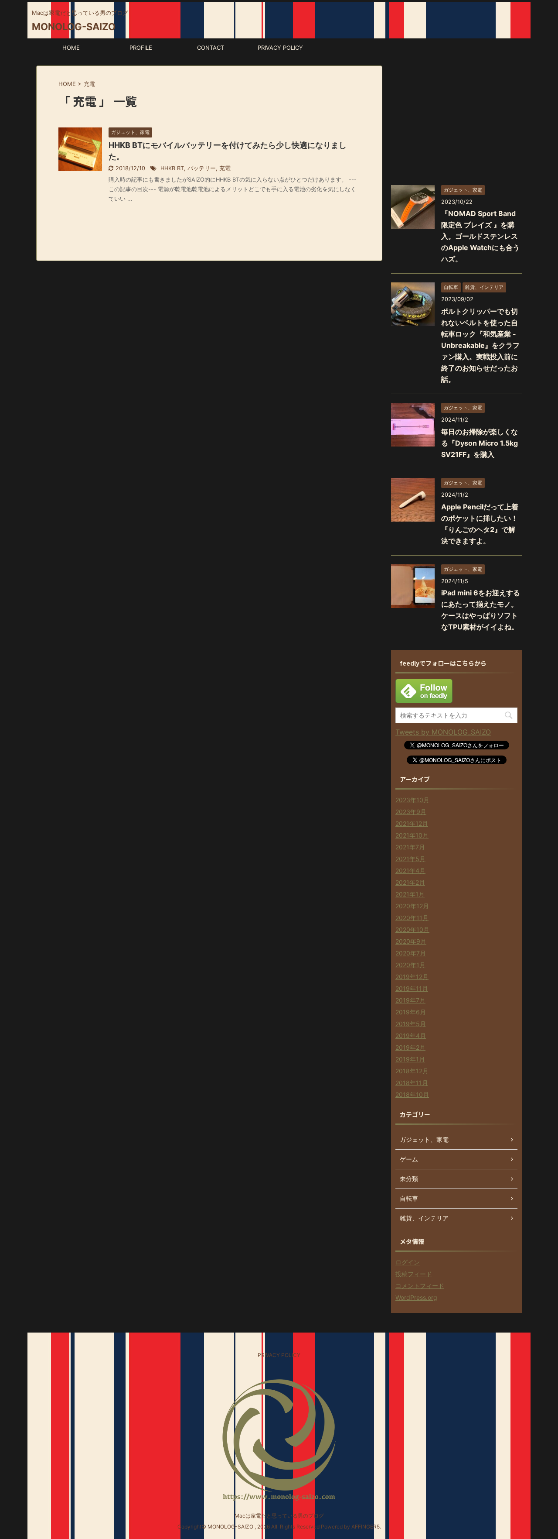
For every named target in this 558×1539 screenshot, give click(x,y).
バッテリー (201, 168)
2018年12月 (412, 1071)
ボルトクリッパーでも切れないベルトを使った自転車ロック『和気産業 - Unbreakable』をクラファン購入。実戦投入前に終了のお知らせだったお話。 (480, 345)
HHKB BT (172, 168)
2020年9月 (410, 941)
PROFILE (140, 47)
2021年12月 (411, 823)
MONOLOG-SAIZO (74, 26)
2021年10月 (412, 835)
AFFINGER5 (365, 1526)
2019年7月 (410, 1000)
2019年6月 (410, 1012)
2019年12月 (412, 976)
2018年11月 (411, 1082)
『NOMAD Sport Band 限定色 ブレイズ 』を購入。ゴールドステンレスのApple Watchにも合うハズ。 (480, 236)
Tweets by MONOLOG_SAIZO (443, 732)
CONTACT (210, 47)
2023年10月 (412, 800)
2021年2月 (410, 882)
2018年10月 (412, 1094)
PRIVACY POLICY (280, 47)
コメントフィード (419, 1285)
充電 (225, 168)
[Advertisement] (456, 120)
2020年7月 (410, 953)
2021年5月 (410, 858)
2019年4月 (410, 1035)
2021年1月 (410, 894)
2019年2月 (410, 1047)
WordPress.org (416, 1297)
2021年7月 (410, 847)
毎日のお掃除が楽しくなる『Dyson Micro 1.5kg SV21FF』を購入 (479, 443)
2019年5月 (410, 1023)
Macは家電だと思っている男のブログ (279, 1515)
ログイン (407, 1262)
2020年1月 (410, 965)
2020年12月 (412, 906)
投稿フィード (413, 1274)
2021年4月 (410, 870)
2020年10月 (412, 929)
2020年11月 (412, 917)
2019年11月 (411, 988)
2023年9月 (410, 811)
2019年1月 (410, 1059)
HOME (71, 47)
